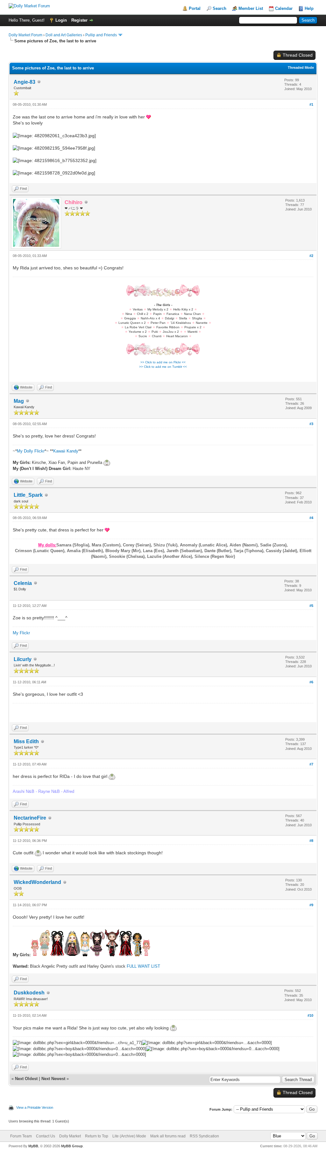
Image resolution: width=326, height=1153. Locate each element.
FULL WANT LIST (143, 966)
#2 (311, 256)
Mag (19, 401)
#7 (311, 764)
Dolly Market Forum (25, 35)
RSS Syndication (204, 1136)
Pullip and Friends (101, 35)
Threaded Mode (301, 67)
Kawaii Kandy (65, 451)
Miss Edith (26, 741)
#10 (310, 1015)
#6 (311, 682)
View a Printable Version (34, 1107)
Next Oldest (26, 1078)
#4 (311, 518)
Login (61, 20)
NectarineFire (30, 818)
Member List (250, 8)
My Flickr (21, 632)
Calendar (284, 8)
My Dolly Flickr (31, 451)
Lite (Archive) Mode (129, 1136)
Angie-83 (24, 82)
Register (79, 20)
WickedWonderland (37, 882)
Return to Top (96, 1136)
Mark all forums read (168, 1136)
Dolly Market (70, 1136)
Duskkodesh (29, 992)
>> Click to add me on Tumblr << (163, 366)
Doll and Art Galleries (64, 35)
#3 (311, 424)
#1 (311, 104)
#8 (311, 841)
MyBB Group (72, 1146)
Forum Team (21, 1136)
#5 (311, 606)
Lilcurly (23, 659)
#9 (311, 905)
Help (309, 8)
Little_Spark (28, 495)
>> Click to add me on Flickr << (163, 362)
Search (219, 8)
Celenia (23, 583)
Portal (195, 8)
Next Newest (53, 1078)
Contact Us (45, 1136)
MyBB (33, 1146)
